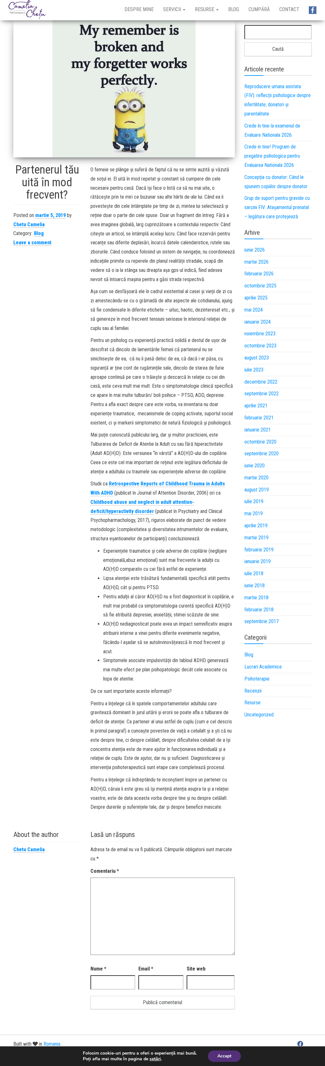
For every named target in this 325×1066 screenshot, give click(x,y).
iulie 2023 (253, 370)
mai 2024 (253, 310)
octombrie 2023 (260, 346)
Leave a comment (32, 243)
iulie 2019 (253, 501)
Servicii (172, 9)
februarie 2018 (259, 610)
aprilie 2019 (256, 526)
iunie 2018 (254, 585)
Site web (196, 969)
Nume (98, 969)
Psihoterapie (256, 679)
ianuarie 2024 (257, 322)
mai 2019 (253, 513)
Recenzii (253, 691)
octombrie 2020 (260, 442)
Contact (289, 9)
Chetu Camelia (29, 224)
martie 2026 (256, 262)
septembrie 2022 (261, 394)
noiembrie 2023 (259, 334)
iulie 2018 (253, 573)
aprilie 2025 (256, 298)
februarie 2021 (259, 418)
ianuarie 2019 (257, 561)
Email (145, 969)
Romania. (52, 1044)
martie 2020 (256, 478)
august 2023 (256, 358)
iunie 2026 (254, 250)
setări (155, 1059)
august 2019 (256, 490)
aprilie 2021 (256, 406)
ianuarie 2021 (257, 430)
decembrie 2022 (260, 382)
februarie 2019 (259, 550)
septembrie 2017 (261, 621)
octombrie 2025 (260, 286)
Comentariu (104, 871)
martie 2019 (256, 538)
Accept (224, 1056)
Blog (233, 9)
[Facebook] (300, 1044)
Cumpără (259, 9)
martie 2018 (256, 598)
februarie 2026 (259, 274)
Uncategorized (259, 715)
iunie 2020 (254, 466)
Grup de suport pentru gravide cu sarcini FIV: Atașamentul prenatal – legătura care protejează (277, 207)
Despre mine (139, 9)
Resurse (205, 9)
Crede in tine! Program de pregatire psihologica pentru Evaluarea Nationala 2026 (272, 156)
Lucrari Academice (263, 667)
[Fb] (312, 10)
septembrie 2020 (261, 454)
